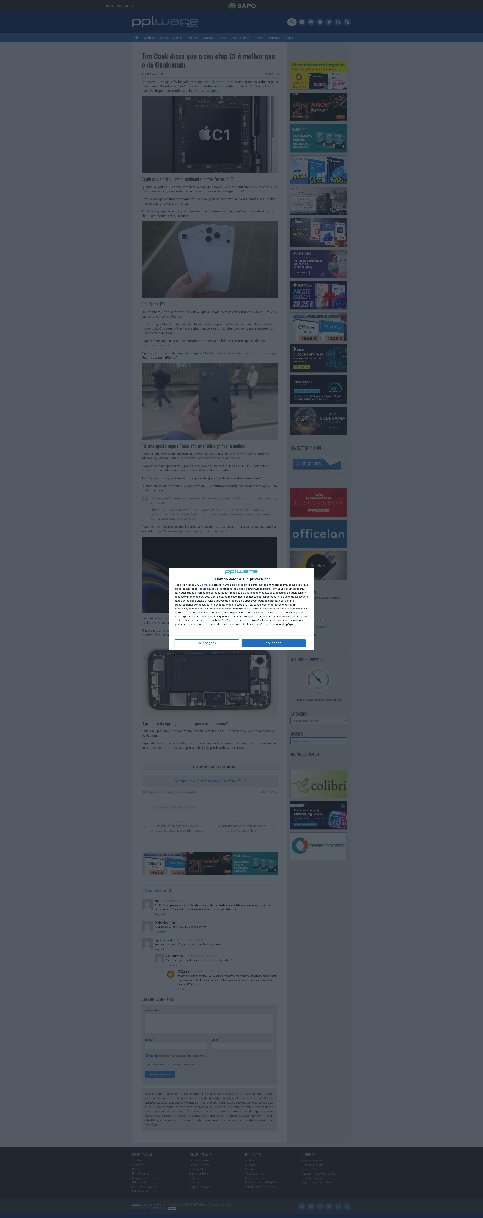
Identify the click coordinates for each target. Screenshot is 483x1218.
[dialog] (241, 609)
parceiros (207, 584)
